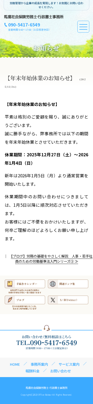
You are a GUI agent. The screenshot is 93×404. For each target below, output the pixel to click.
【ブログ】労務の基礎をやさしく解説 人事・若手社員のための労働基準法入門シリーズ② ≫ (52, 258)
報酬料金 (32, 370)
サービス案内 (69, 364)
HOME (15, 364)
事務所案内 (39, 364)
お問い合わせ (60, 370)
